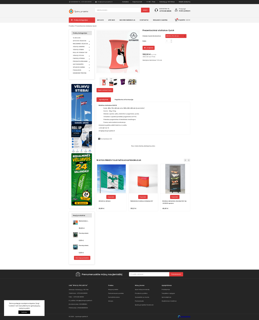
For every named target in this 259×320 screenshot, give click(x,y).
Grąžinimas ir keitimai (169, 301)
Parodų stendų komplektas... (84, 233)
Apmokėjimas (166, 297)
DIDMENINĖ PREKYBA (80, 73)
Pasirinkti (111, 197)
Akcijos (110, 301)
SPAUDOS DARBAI (79, 67)
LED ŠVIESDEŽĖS (78, 64)
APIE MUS (111, 20)
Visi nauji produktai (82, 258)
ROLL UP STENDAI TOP (80, 52)
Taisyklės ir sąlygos (168, 293)
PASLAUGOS (77, 70)
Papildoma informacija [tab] (124, 100)
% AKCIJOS (77, 38)
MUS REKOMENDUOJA (127, 20)
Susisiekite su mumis (142, 297)
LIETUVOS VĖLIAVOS (79, 41)
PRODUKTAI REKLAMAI (80, 61)
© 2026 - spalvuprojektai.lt (78, 316)
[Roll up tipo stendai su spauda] (81, 138)
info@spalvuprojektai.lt (84, 300)
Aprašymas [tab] (103, 100)
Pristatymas (166, 289)
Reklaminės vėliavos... (84, 221)
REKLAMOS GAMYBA (160, 20)
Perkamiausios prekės (116, 293)
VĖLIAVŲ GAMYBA (79, 47)
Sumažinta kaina (114, 297)
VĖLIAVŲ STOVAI (78, 55)
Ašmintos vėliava (104, 201)
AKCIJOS (100, 20)
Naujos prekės (113, 289)
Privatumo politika (141, 293)
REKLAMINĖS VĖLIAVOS (80, 44)
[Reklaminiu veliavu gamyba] (81, 179)
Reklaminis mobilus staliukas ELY (142, 201)
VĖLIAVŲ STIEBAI (78, 49)
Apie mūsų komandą (142, 289)
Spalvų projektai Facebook (144, 305)
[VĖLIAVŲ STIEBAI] (81, 104)
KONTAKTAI (144, 20)
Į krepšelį (148, 48)
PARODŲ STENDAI (79, 58)
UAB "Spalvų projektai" (78, 285)
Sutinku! (24, 312)
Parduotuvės (139, 301)
